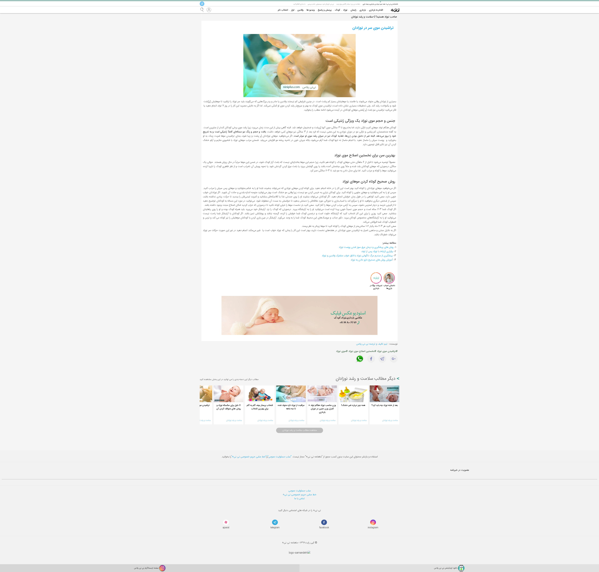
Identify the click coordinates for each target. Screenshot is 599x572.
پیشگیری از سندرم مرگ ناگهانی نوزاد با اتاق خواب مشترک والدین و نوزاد (357, 256)
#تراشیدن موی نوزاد (387, 351)
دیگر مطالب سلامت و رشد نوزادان (366, 378)
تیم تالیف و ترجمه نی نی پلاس (371, 344)
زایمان (353, 10)
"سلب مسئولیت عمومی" (279, 457)
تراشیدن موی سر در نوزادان (372, 28)
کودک (337, 10)
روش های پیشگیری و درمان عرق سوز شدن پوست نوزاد (366, 247)
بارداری (362, 10)
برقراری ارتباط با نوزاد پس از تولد (377, 251)
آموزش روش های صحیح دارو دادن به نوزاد (372, 260)
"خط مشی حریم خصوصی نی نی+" (248, 457)
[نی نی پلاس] (395, 9)
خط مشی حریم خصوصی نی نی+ (299, 495)
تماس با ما (299, 499)
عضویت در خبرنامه (459, 470)
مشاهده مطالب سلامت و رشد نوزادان (299, 430)
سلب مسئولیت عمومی (299, 491)
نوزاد (345, 10)
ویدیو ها (311, 10)
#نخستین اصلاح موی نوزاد (362, 351)
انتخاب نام (283, 10)
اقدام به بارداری (376, 10)
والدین (300, 10)
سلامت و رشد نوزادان (390, 420)
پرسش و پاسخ (325, 10)
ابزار (292, 10)
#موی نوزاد (342, 351)
